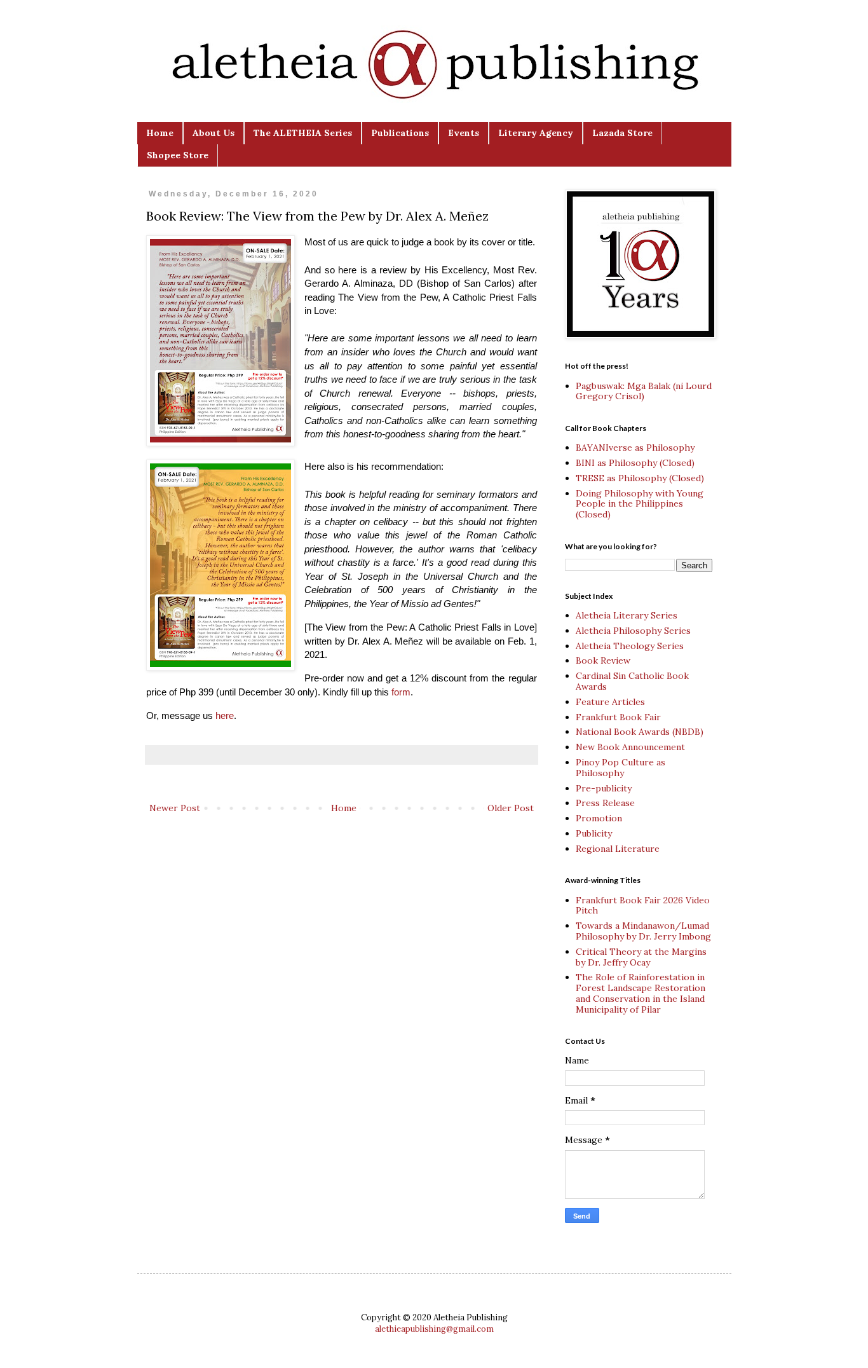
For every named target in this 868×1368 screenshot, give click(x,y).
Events (463, 133)
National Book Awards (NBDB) (639, 731)
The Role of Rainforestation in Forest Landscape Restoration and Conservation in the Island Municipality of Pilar (640, 993)
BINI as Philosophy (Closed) (635, 463)
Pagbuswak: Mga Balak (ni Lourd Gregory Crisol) (644, 391)
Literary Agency (535, 133)
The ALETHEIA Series (303, 133)
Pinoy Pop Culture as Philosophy (620, 767)
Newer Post (174, 808)
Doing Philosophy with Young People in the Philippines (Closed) (639, 504)
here (224, 715)
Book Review (603, 660)
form (400, 692)
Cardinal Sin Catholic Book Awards (632, 681)
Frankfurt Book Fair (618, 717)
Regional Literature (618, 848)
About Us (213, 133)
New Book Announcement (630, 747)
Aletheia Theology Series (630, 646)
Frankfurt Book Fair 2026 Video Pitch (643, 905)
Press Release (605, 803)
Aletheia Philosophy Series (633, 630)
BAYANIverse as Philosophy (635, 447)
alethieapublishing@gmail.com (434, 1329)
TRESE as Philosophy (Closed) (640, 478)
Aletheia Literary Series (626, 615)
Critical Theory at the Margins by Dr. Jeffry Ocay (641, 957)
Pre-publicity (604, 788)
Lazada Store (622, 133)
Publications (400, 133)
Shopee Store (177, 155)
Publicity (594, 833)
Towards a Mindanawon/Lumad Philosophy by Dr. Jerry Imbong (643, 931)
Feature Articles (610, 702)
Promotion (599, 818)
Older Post (510, 808)
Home (159, 133)
